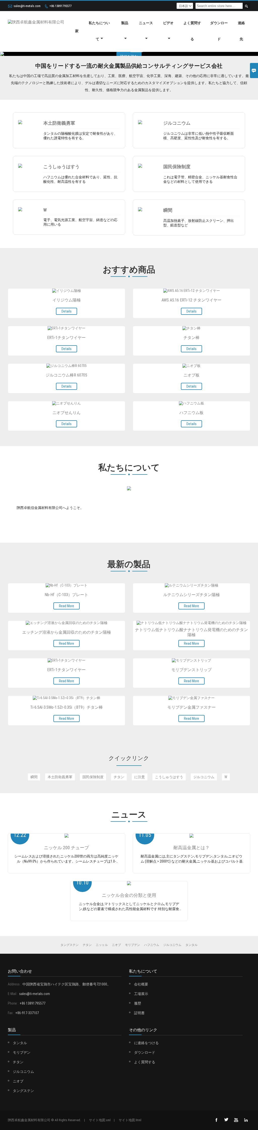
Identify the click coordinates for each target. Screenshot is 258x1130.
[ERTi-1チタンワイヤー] (66, 328)
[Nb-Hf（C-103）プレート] (66, 585)
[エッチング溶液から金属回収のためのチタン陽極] (66, 623)
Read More (66, 606)
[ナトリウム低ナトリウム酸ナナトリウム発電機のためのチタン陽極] (191, 623)
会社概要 (141, 984)
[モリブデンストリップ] (191, 660)
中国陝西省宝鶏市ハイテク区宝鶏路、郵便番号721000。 (66, 984)
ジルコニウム (23, 1072)
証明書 (139, 1013)
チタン (18, 1062)
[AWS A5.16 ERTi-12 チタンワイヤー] (191, 291)
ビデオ (168, 23)
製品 (124, 23)
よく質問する (192, 31)
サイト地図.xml (100, 1120)
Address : (14, 984)
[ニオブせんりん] (66, 403)
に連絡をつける (146, 1043)
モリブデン (21, 1052)
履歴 (137, 1003)
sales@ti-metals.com (27, 6)
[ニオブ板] (191, 366)
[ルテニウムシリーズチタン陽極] (191, 585)
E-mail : (13, 994)
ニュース (146, 23)
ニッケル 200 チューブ (66, 847)
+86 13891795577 (60, 6)
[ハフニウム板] (191, 403)
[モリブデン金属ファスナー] (191, 698)
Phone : (13, 1003)
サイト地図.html (130, 1120)
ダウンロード (219, 31)
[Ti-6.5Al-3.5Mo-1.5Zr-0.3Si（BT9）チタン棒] (66, 698)
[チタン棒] (191, 328)
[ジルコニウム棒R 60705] (66, 366)
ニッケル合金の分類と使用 (129, 895)
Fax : (11, 1013)
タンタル (20, 1043)
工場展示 (141, 994)
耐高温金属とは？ (191, 847)
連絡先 (241, 31)
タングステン (23, 1091)
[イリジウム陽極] (66, 291)
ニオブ (18, 1081)
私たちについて (99, 31)
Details (66, 311)
